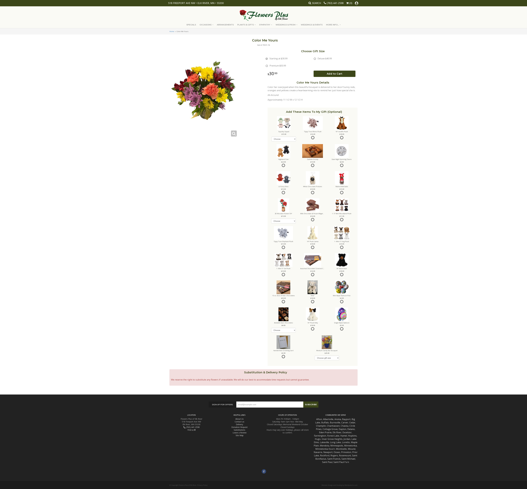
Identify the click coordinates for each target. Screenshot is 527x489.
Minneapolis (336, 445)
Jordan (347, 439)
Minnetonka (350, 445)
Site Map (239, 435)
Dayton (342, 429)
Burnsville (335, 422)
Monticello (341, 448)
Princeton (346, 452)
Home (171, 31)
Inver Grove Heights (332, 439)
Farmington (320, 435)
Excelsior (347, 432)
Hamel (343, 435)
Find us (190, 430)
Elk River (337, 432)
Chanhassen (333, 425)
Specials (191, 24)
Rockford (324, 455)
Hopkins (352, 435)
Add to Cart (334, 73)
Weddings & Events (312, 24)
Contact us (239, 421)
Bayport (346, 419)
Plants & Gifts (245, 24)
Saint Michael (348, 458)
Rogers (334, 455)
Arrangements (225, 24)
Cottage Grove (330, 429)
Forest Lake (333, 435)
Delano (351, 429)
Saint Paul (327, 462)
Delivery (239, 424)
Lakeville (324, 442)
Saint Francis (333, 458)
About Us (239, 419)
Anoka (337, 419)
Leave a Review (239, 432)
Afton (319, 419)
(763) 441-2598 (335, 3)
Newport (328, 452)
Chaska (344, 425)
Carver (344, 422)
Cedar (352, 422)
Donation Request (239, 427)
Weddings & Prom (285, 24)
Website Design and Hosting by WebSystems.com (340, 485)
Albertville (328, 419)
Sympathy (264, 24)
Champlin (321, 425)
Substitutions (239, 430)
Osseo (337, 452)
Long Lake (335, 442)
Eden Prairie (325, 432)
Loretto (346, 442)
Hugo (318, 439)
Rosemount (345, 455)
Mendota (324, 445)
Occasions (205, 24)
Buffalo (325, 422)
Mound (351, 448)
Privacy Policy (202, 485)
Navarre (318, 452)
